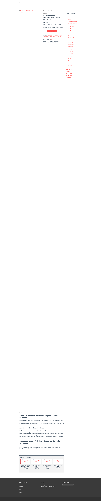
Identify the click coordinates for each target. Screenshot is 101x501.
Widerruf (20, 492)
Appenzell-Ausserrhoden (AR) (73, 21)
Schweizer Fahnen (69, 75)
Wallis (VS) (70, 62)
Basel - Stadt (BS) (71, 26)
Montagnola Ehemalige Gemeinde (51, 36)
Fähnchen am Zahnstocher (70, 16)
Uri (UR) (69, 58)
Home (59, 2)
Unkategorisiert (68, 77)
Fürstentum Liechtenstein (72, 32)
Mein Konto (68, 2)
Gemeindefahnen (51, 10)
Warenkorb (74, 2)
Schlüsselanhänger (69, 73)
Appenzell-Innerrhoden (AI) (72, 23)
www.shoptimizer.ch (78, 498)
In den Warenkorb (52, 31)
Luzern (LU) (70, 40)
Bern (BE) (69, 28)
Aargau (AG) (70, 19)
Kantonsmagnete (69, 69)
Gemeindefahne (51, 35)
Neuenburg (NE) (70, 42)
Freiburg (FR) (70, 30)
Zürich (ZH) (70, 65)
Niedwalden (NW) (71, 44)
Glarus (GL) (70, 35)
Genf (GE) (69, 33)
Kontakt (20, 485)
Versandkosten (53, 39)
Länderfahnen (68, 71)
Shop (46, 10)
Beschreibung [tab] (22, 412)
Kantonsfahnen (68, 67)
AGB (20, 489)
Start (44, 10)
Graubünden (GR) (71, 37)
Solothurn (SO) (70, 51)
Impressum (21, 486)
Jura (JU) (69, 39)
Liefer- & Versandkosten (23, 488)
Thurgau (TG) (70, 56)
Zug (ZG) (69, 63)
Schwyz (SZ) (70, 49)
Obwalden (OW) (70, 46)
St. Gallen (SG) (70, 53)
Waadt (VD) (70, 60)
